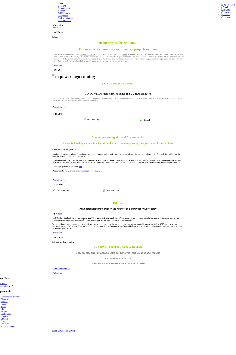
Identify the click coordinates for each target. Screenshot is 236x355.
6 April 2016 (57, 150)
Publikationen (64, 13)
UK (2, 309)
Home (60, 3)
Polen (3, 321)
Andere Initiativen (65, 18)
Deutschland (6, 314)
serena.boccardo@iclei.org (88, 171)
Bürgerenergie (64, 8)
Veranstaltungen (7, 326)
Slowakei (5, 324)
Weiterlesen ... (58, 65)
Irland (3, 306)
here (80, 167)
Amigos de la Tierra (87, 55)
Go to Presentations (61, 268)
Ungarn (4, 304)
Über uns (62, 6)
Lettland (4, 319)
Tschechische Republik (10, 297)
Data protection (64, 20)
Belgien (4, 311)
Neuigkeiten (63, 15)
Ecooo (124, 55)
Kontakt (61, 11)
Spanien (4, 301)
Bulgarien (5, 316)
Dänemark (5, 299)
